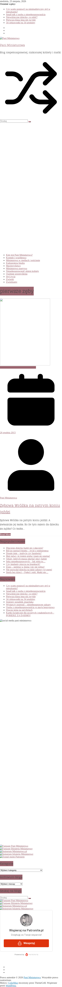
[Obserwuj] (13, 851)
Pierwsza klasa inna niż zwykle (21, 20)
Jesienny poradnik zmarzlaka (19, 602)
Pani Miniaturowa (12, 45)
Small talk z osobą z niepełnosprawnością (25, 14)
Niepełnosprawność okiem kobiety (22, 271)
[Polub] (14, 846)
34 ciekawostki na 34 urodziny (20, 22)
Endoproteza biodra (15, 263)
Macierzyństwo (13, 265)
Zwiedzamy (11, 282)
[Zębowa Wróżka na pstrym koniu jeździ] (25, 364)
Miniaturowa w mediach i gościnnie (23, 260)
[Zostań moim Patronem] (12, 857)
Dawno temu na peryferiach (19, 610)
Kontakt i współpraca (16, 257)
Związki (10, 279)
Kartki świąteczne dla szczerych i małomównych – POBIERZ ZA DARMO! (30, 614)
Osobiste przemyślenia (16, 274)
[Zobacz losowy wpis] (31, 118)
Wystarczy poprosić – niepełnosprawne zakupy (28, 604)
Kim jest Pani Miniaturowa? (19, 255)
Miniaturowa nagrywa (16, 268)
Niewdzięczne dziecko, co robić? (21, 17)
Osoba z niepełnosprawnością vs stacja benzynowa (30, 607)
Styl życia (10, 276)
